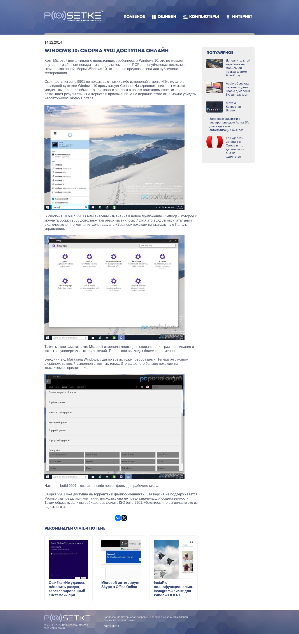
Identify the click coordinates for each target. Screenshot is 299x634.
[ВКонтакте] (118, 518)
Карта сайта (111, 625)
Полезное (134, 17)
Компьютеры (204, 17)
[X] (124, 518)
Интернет (242, 17)
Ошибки (167, 17)
